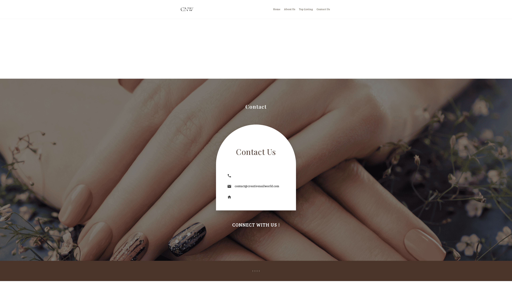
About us (289, 9)
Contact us (323, 9)
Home (276, 9)
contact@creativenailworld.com (257, 186)
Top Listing (306, 9)
